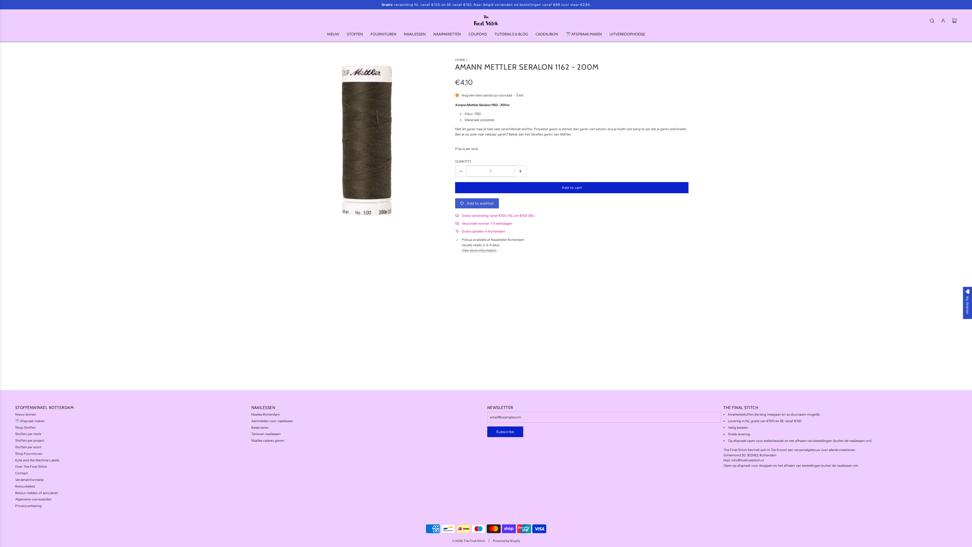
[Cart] (954, 20)
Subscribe (505, 431)
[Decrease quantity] (461, 171)
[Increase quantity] (520, 171)
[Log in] (943, 20)
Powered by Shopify (506, 541)
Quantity (463, 161)
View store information (479, 250)
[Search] (932, 20)
